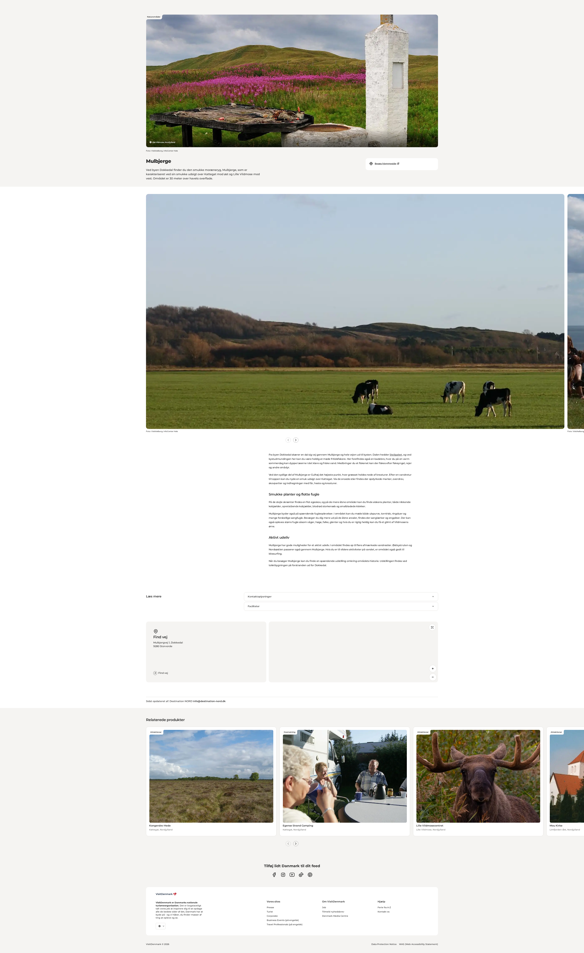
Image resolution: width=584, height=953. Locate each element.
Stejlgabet (396, 454)
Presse (270, 907)
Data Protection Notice (384, 944)
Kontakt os (383, 911)
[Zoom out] (432, 677)
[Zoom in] (432, 668)
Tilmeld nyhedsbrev (333, 911)
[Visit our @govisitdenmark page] (301, 874)
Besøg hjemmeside (385, 163)
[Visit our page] (283, 874)
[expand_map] (432, 627)
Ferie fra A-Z (384, 907)
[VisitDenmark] (166, 894)
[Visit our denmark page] (274, 874)
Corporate (272, 916)
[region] (353, 652)
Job (324, 907)
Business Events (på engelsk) (283, 920)
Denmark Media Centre (335, 916)
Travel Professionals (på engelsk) (284, 924)
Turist (270, 911)
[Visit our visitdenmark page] (292, 874)
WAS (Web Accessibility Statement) (418, 944)
